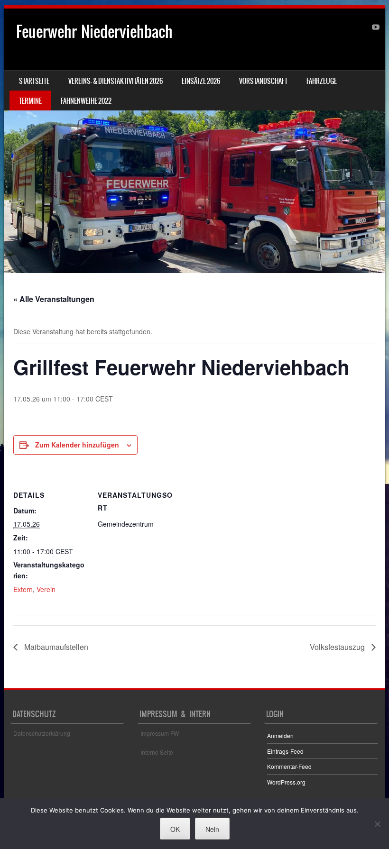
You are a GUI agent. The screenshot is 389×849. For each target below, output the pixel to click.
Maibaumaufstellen (55, 646)
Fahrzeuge (321, 81)
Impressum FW (159, 733)
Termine (30, 101)
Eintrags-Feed (285, 751)
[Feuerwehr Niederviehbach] (194, 141)
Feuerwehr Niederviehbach (94, 31)
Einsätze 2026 (201, 81)
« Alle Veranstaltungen (53, 298)
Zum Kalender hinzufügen (77, 444)
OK (175, 829)
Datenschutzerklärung (41, 733)
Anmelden (280, 735)
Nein (212, 829)
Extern (23, 589)
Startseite (34, 81)
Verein (46, 589)
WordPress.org (286, 782)
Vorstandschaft (263, 81)
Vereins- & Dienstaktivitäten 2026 (115, 81)
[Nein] (377, 824)
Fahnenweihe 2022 (86, 101)
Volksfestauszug (338, 646)
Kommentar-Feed (289, 766)
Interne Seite (156, 752)
